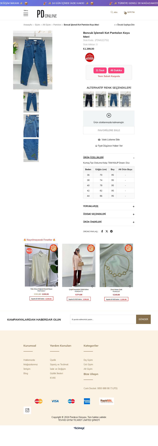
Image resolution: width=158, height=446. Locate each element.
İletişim (26, 368)
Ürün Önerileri (92, 221)
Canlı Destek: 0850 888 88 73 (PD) (100, 388)
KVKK (53, 377)
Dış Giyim (88, 359)
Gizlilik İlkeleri (56, 373)
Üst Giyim (88, 364)
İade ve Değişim (58, 368)
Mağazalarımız (30, 364)
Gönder (143, 319)
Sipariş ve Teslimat (59, 364)
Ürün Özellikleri (93, 157)
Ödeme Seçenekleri (94, 214)
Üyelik (53, 359)
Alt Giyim (88, 368)
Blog (25, 373)
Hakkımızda (29, 359)
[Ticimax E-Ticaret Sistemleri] (79, 428)
